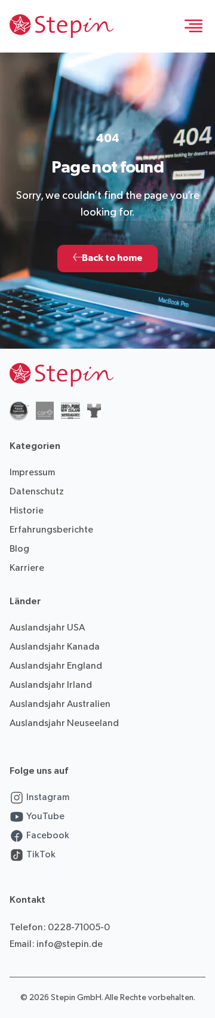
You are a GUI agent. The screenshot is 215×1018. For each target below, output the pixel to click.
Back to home (107, 258)
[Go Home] (61, 26)
